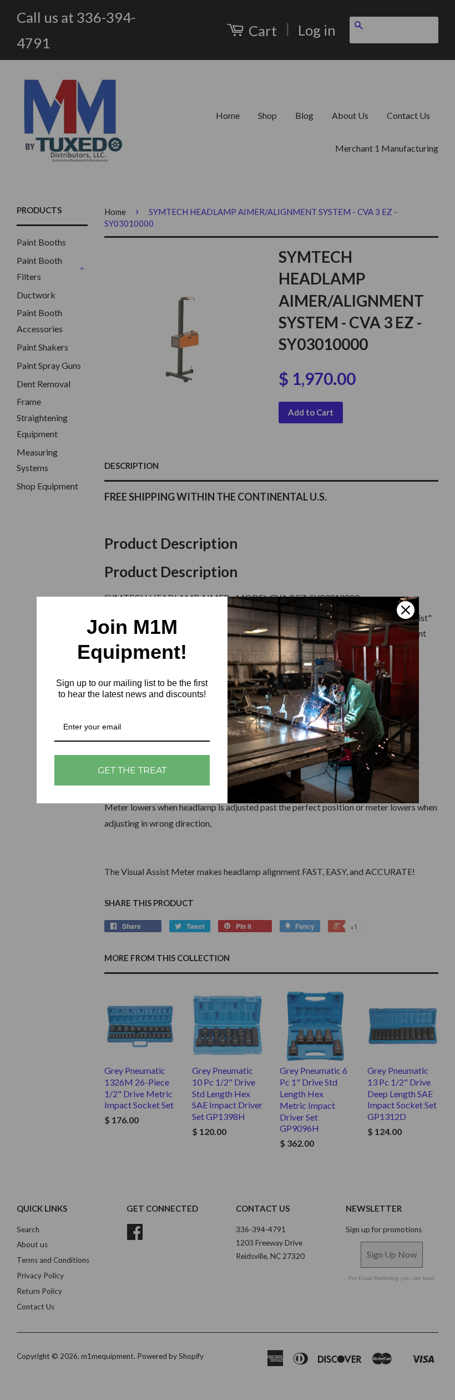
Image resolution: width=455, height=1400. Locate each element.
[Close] (405, 610)
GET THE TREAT (132, 770)
